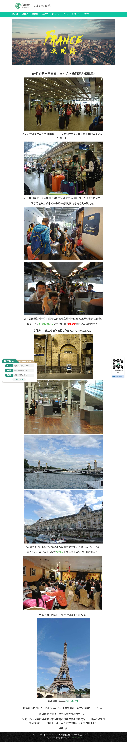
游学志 (66, 14)
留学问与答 (56, 14)
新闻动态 (25, 14)
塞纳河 (60, 552)
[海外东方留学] (34, 5)
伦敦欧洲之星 (46, 323)
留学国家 (35, 14)
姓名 (9, 366)
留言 (9, 375)
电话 (9, 370)
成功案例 (45, 14)
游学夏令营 (75, 14)
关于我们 (86, 14)
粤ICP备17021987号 (78, 738)
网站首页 (15, 14)
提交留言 (19, 380)
